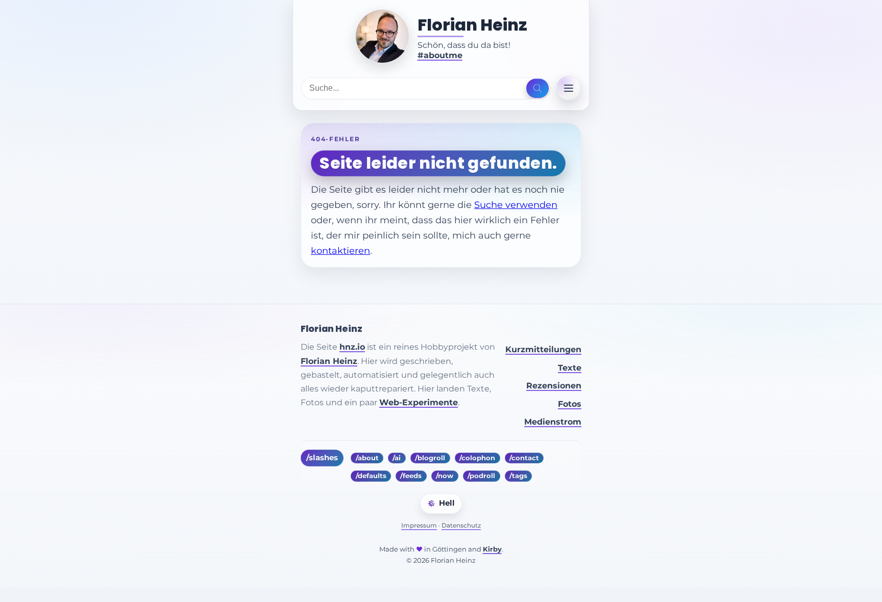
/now (444, 476)
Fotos (569, 404)
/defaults (371, 476)
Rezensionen (553, 385)
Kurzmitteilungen (543, 349)
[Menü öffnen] (568, 88)
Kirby (492, 549)
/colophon (477, 458)
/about (367, 458)
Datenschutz (461, 525)
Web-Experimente (418, 402)
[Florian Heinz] (382, 36)
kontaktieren (340, 250)
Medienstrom (552, 422)
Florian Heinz (472, 25)
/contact (524, 458)
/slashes (322, 457)
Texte (569, 368)
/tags (518, 476)
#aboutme (440, 55)
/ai (397, 458)
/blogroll (430, 458)
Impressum (419, 525)
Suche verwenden (515, 204)
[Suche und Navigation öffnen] (537, 88)
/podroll (481, 476)
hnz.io (352, 347)
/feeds (411, 476)
